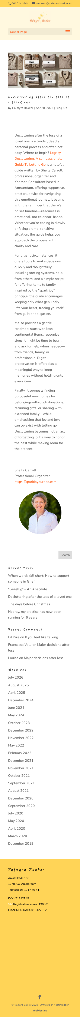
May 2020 (16, 821)
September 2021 (21, 783)
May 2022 (16, 745)
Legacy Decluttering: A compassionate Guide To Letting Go (39, 158)
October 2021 (19, 775)
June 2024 (16, 707)
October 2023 (19, 723)
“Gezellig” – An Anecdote (27, 589)
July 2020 (15, 813)
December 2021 (20, 760)
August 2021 (18, 790)
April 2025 (16, 692)
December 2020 (20, 798)
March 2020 (17, 836)
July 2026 (15, 677)
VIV (10, 904)
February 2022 (19, 753)
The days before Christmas (29, 604)
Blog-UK (61, 108)
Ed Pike (13, 637)
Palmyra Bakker (22, 108)
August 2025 (18, 685)
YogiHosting (40, 1010)
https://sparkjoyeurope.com (36, 481)
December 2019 (20, 843)
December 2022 (20, 730)
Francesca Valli (20, 644)
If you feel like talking (41, 637)
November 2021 (21, 768)
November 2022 (21, 738)
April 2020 (16, 828)
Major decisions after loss (44, 658)
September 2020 (21, 806)
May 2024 (16, 715)
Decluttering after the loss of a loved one (40, 596)
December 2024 (20, 700)
